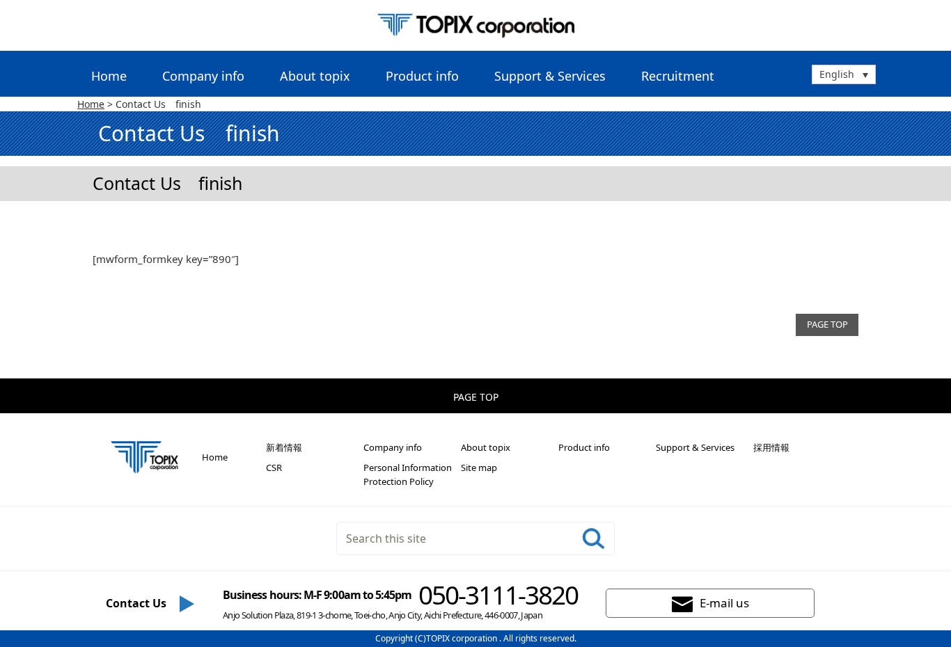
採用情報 (771, 447)
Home (109, 75)
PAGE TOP (827, 324)
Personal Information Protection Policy (407, 474)
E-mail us (724, 603)
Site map (479, 467)
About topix (485, 447)
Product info (584, 447)
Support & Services (695, 447)
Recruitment (677, 75)
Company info (392, 447)
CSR (274, 467)
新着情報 (284, 447)
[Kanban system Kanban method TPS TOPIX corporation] (475, 25)
